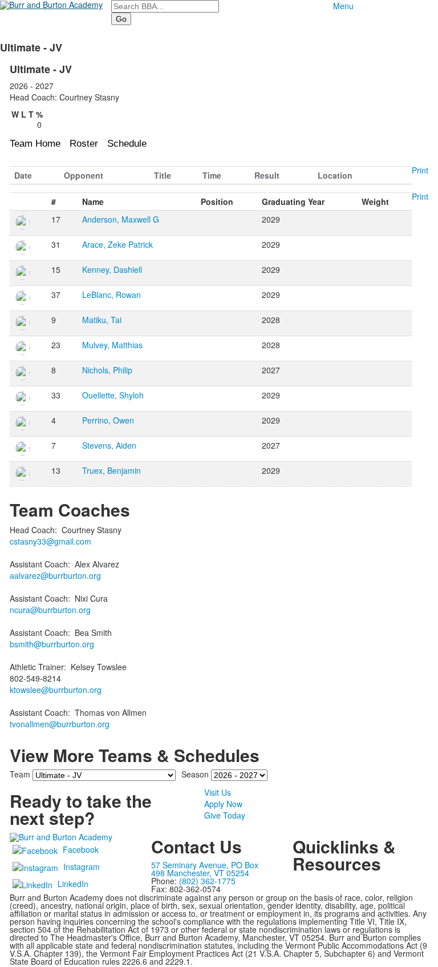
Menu (343, 5)
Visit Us (217, 792)
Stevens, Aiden (109, 445)
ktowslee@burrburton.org (56, 689)
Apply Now (223, 803)
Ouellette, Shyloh (113, 395)
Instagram (81, 866)
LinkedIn (73, 883)
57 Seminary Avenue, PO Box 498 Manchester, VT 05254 (204, 869)
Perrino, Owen (108, 420)
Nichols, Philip (107, 370)
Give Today (224, 815)
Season (195, 774)
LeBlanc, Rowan (111, 294)
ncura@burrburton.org (50, 609)
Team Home (35, 143)
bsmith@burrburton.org (52, 644)
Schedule (127, 143)
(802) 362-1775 (207, 881)
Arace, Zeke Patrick (117, 244)
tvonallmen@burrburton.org (60, 724)
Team (20, 774)
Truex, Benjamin (111, 470)
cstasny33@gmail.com (50, 541)
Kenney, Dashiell (112, 269)
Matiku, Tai (101, 319)
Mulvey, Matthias (112, 344)
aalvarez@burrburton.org (55, 575)
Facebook (81, 849)
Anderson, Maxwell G (120, 219)
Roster (84, 143)
